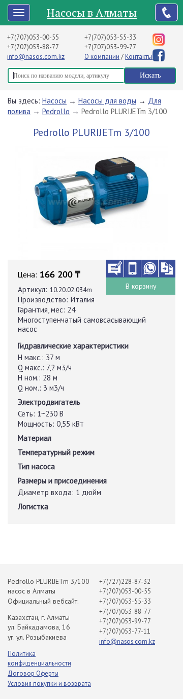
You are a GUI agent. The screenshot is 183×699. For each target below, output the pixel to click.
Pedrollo (56, 111)
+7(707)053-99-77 (110, 47)
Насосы (54, 101)
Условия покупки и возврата (49, 683)
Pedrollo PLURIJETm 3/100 (124, 111)
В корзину (141, 286)
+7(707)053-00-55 (33, 37)
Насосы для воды (107, 101)
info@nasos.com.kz (36, 56)
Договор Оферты (33, 673)
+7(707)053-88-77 (33, 47)
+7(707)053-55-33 (110, 37)
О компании (101, 56)
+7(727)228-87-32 (124, 581)
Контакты (138, 56)
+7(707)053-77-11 (124, 631)
